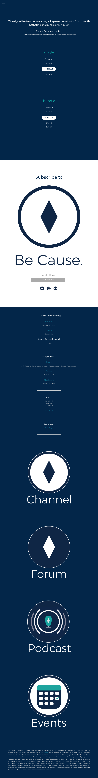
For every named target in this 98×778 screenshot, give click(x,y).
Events (49, 362)
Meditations (49, 380)
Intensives (49, 321)
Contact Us (49, 410)
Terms (46, 752)
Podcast (49, 371)
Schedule (49, 69)
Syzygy (49, 330)
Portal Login (49, 428)
